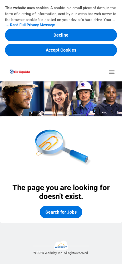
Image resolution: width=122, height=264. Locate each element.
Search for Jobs (61, 212)
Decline (61, 35)
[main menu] (111, 72)
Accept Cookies (61, 50)
